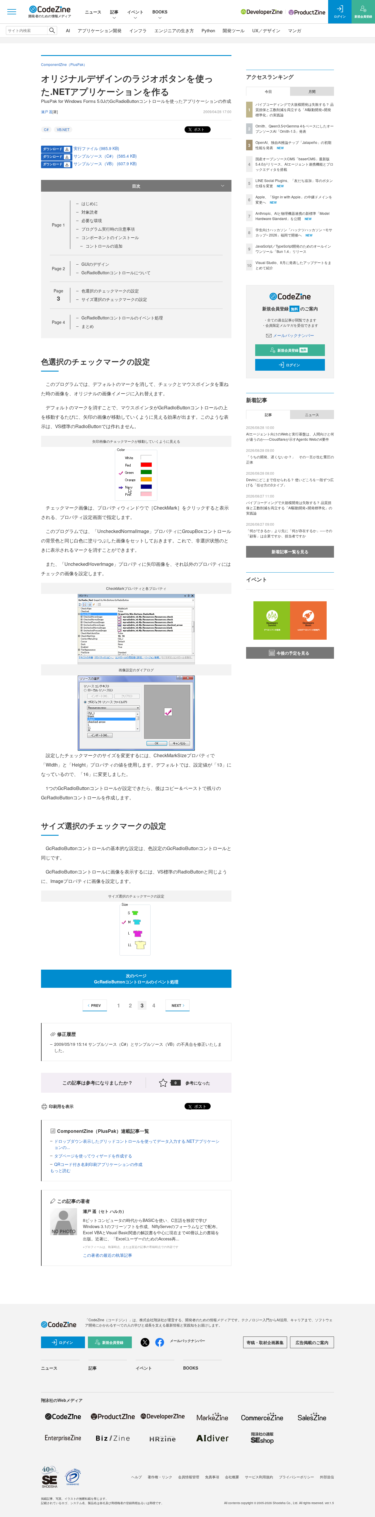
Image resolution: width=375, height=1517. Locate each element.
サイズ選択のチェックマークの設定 (114, 299)
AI (68, 30)
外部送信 (327, 1476)
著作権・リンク (160, 1476)
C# (46, 129)
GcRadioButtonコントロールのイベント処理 (122, 318)
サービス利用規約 (259, 1476)
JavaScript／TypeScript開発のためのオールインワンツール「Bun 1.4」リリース (293, 249)
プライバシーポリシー (296, 1476)
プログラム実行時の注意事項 (108, 229)
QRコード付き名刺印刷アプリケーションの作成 (98, 1164)
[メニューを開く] (11, 11)
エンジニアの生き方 (174, 30)
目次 (136, 186)
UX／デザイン (266, 30)
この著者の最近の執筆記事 (107, 1255)
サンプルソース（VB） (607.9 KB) (105, 163)
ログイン (293, 364)
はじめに (89, 203)
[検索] (52, 30)
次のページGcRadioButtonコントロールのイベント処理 (136, 979)
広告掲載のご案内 (312, 1342)
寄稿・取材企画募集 (265, 1342)
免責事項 (212, 1476)
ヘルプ (136, 1476)
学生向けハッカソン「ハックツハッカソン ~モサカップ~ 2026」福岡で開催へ (293, 232)
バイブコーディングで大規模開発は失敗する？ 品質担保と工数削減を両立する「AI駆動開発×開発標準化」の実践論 (294, 109)
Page (58, 225)
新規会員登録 (291, 350)
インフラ (138, 30)
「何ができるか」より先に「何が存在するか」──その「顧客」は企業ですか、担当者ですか (289, 533)
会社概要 (232, 1476)
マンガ (294, 30)
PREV (96, 1005)
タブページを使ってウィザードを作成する (93, 1156)
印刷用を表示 (61, 1106)
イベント (135, 12)
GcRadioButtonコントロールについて (116, 272)
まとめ (87, 326)
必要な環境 (91, 220)
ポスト (198, 129)
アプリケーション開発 (100, 30)
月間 (312, 91)
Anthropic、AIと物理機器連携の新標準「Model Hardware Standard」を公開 (292, 216)
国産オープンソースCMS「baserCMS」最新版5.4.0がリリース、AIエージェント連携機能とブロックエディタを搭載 (294, 164)
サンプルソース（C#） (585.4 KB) (105, 156)
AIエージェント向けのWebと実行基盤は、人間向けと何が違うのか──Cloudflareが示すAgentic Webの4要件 (290, 436)
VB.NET (63, 129)
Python (208, 30)
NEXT (176, 1005)
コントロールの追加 (104, 246)
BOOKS (159, 12)
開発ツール (234, 30)
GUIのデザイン (95, 264)
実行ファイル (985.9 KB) (96, 148)
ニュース (93, 12)
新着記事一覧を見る (290, 551)
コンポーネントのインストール (110, 237)
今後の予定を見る (293, 653)
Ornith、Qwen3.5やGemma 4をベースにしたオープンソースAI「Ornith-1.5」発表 (294, 128)
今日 (268, 91)
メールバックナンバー (293, 335)
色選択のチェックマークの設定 (110, 291)
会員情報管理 (188, 1476)
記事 (114, 12)
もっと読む (60, 1170)
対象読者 (89, 212)
